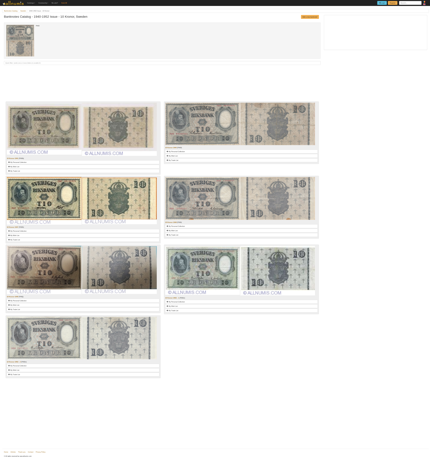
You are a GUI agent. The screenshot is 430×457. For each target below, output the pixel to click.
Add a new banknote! (309, 17)
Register (393, 3)
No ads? (55, 3)
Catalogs (30, 3)
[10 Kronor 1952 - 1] (202, 270)
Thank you (22, 452)
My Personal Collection (18, 162)
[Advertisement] (71, 85)
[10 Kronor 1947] (44, 201)
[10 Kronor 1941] (44, 129)
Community (42, 3)
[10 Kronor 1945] (202, 124)
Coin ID (64, 3)
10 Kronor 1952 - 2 (14, 362)
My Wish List (14, 167)
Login (383, 3)
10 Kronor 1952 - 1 (172, 298)
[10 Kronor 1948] (202, 198)
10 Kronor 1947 (12, 227)
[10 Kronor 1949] (44, 270)
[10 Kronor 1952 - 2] (44, 338)
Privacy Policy (40, 452)
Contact (30, 452)
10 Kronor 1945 (171, 147)
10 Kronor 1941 (12, 158)
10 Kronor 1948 (171, 222)
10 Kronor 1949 (12, 297)
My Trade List (15, 171)
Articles (13, 452)
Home (6, 452)
